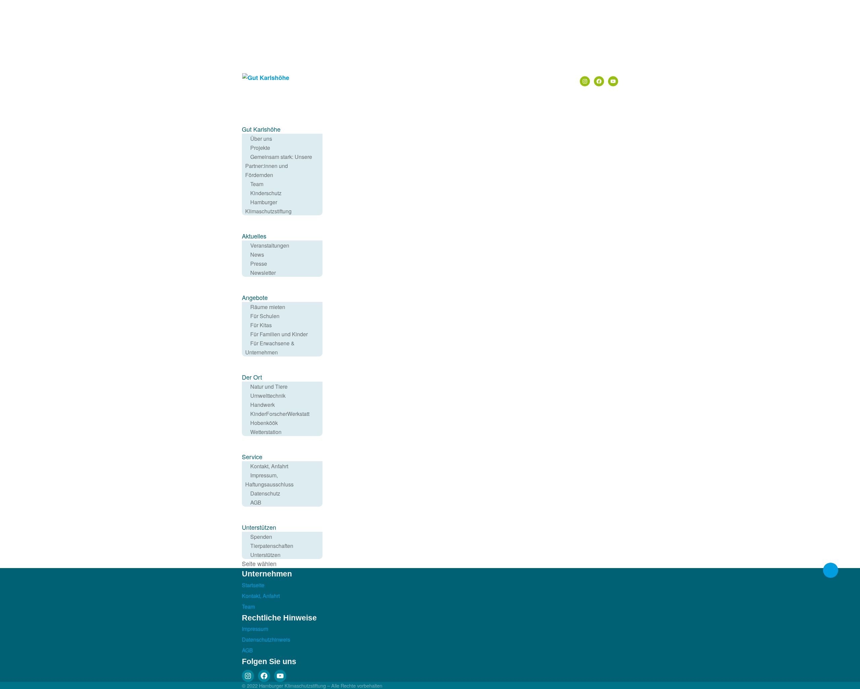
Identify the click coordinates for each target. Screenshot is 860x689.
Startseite (253, 585)
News (257, 254)
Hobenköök (264, 423)
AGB (255, 502)
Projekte (260, 148)
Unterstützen (265, 555)
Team (256, 184)
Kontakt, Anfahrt (269, 466)
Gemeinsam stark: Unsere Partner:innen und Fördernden (278, 166)
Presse (258, 263)
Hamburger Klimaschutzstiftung (268, 206)
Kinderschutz (266, 193)
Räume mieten (267, 307)
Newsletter (263, 272)
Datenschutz (265, 493)
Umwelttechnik (268, 395)
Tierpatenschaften (271, 546)
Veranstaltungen (269, 245)
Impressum (255, 629)
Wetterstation (266, 432)
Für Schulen (265, 316)
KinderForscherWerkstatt (279, 414)
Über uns (261, 138)
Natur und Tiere (269, 386)
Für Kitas (261, 325)
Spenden (261, 537)
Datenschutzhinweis (266, 639)
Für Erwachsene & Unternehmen (270, 347)
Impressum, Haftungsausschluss (269, 479)
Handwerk (262, 404)
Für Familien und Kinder (279, 334)
